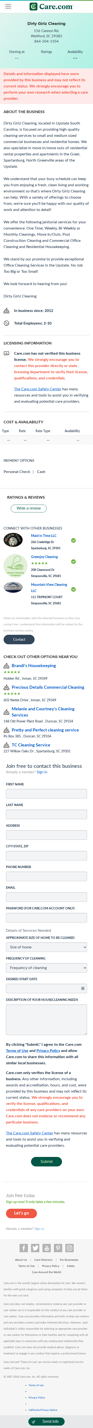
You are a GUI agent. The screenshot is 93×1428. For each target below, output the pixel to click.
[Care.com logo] (49, 7)
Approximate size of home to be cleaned (40, 938)
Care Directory (43, 1259)
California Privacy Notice (43, 1410)
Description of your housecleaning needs (42, 1000)
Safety (71, 1266)
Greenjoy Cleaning (44, 557)
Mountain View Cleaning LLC (49, 588)
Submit (46, 1162)
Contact (19, 639)
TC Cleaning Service (31, 745)
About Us (21, 1259)
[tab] (46, 930)
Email (10, 887)
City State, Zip (17, 846)
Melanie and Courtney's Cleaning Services (43, 712)
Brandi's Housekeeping (34, 666)
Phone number (18, 867)
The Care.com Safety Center (29, 1133)
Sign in (42, 772)
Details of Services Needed (28, 930)
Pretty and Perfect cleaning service (45, 730)
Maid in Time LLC (44, 536)
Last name (14, 805)
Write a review (29, 508)
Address (13, 825)
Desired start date (21, 979)
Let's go (21, 1213)
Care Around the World (46, 1272)
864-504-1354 (46, 41)
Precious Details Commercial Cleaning (48, 687)
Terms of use (36, 1385)
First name (15, 784)
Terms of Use (17, 1051)
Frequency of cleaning (25, 958)
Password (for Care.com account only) (40, 908)
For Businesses (69, 1259)
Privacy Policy (48, 1051)
